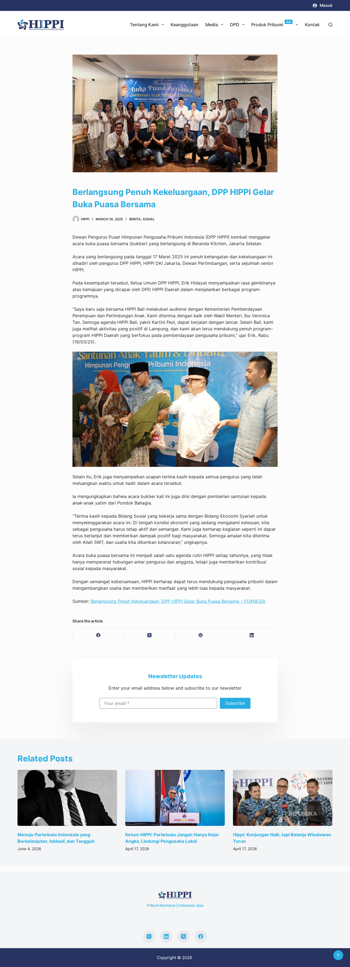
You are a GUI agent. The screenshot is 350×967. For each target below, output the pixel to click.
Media (211, 24)
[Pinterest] (200, 635)
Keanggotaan (185, 24)
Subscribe (235, 703)
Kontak (312, 24)
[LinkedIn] (252, 635)
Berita (135, 219)
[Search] (330, 25)
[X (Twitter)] (149, 635)
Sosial (149, 219)
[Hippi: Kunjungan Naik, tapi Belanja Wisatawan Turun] (175, 798)
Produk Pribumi (271, 23)
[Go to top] (338, 955)
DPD (234, 24)
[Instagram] (149, 936)
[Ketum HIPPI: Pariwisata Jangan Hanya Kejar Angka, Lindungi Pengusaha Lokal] (67, 798)
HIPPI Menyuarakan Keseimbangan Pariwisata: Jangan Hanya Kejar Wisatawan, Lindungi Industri (282, 841)
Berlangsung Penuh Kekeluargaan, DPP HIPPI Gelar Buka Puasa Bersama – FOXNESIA (178, 601)
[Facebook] (98, 635)
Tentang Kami (144, 24)
